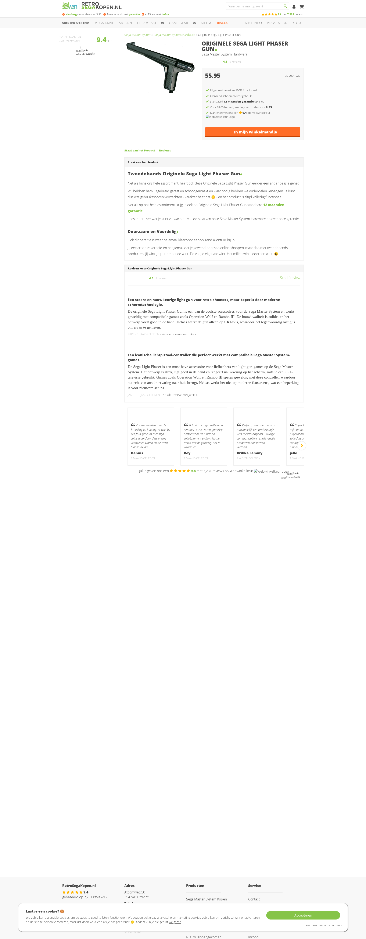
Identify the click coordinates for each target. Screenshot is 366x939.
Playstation (277, 23)
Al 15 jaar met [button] (157, 14)
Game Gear (178, 23)
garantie (293, 218)
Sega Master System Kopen (206, 899)
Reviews (165, 150)
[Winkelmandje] (301, 7)
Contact (254, 899)
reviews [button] (291, 14)
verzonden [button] (83, 14)
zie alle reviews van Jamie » (180, 395)
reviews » (95, 897)
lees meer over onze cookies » (323, 925)
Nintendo (253, 23)
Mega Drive (104, 23)
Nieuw (206, 23)
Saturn (125, 23)
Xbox (297, 23)
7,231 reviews (213, 471)
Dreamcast (146, 23)
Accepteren (303, 915)
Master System (75, 23)
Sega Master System (137, 35)
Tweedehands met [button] (123, 14)
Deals (222, 23)
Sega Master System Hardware (174, 35)
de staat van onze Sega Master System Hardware (229, 218)
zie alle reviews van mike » (179, 334)
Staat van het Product (139, 150)
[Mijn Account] (294, 7)
